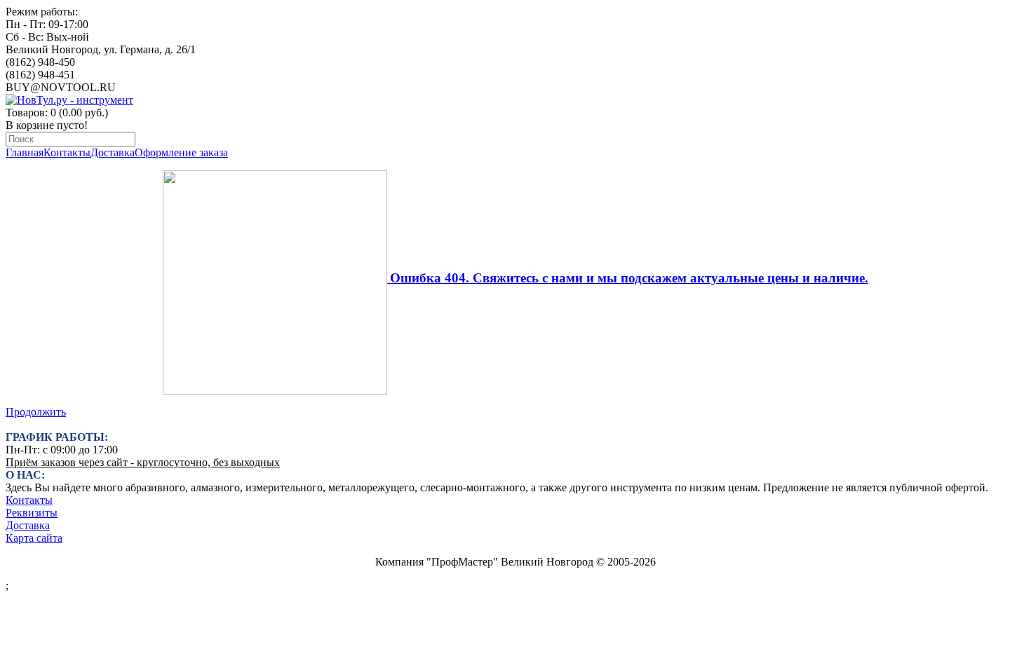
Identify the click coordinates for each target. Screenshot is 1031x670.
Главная (24, 152)
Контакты (66, 152)
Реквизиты (32, 513)
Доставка (112, 152)
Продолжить (36, 412)
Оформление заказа (181, 152)
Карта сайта (34, 538)
